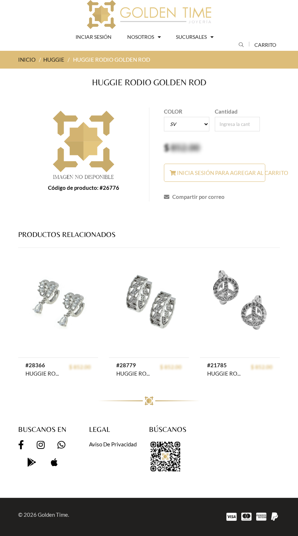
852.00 (185, 147)
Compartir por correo (198, 196)
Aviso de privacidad (113, 444)
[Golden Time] (149, 14)
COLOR (173, 111)
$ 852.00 (80, 367)
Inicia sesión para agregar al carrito (220, 172)
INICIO (27, 59)
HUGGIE (53, 59)
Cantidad (226, 111)
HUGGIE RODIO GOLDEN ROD (42, 373)
